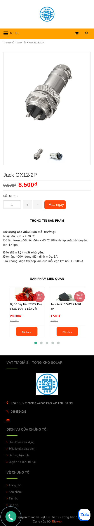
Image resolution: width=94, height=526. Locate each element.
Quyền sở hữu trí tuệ (22, 462)
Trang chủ (15, 485)
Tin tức (13, 498)
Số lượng (10, 196)
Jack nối (21, 42)
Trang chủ (8, 42)
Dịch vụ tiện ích (19, 455)
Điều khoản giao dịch (22, 448)
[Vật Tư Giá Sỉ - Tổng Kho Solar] (47, 13)
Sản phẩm (15, 492)
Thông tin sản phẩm (47, 220)
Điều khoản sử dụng (21, 442)
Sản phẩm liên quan (47, 278)
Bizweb (56, 521)
